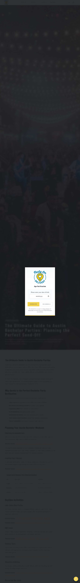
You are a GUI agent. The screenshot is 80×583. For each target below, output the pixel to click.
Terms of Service (46, 308)
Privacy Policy (31, 310)
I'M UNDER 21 (46, 304)
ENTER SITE (33, 304)
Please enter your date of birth (40, 292)
